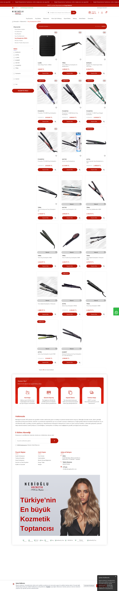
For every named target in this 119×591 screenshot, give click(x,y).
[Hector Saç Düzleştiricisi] (71, 142)
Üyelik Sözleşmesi (20, 456)
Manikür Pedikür (19, 40)
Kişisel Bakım (67, 18)
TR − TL (15, 7)
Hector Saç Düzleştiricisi (68, 161)
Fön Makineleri (18, 31)
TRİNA (16, 68)
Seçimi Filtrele (23, 90)
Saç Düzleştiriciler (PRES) (21, 38)
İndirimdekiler (41, 458)
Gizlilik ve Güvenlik (20, 464)
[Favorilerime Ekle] (56, 60)
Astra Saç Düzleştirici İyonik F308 (46, 354)
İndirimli (17, 79)
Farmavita (90, 18)
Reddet (48, 587)
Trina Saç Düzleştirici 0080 (93, 305)
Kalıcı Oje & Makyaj (56, 18)
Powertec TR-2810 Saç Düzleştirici (47, 161)
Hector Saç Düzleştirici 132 (69, 209)
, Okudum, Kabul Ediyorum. (28, 445)
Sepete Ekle (45, 73)
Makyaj (75, 18)
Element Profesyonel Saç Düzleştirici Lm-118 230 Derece (71, 354)
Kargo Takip (41, 462)
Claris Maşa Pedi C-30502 (44, 64)
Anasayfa (16, 21)
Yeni (16, 84)
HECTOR (17, 62)
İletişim (40, 464)
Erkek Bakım (82, 18)
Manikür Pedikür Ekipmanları (22, 42)
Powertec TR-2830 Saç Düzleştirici (47, 113)
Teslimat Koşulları (20, 458)
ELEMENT (17, 60)
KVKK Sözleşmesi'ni (22, 445)
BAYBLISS (17, 52)
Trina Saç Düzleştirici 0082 (45, 257)
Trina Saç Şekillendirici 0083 (93, 209)
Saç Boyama (29, 18)
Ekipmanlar (46, 18)
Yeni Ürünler (41, 456)
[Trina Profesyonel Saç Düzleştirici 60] (47, 190)
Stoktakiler (18, 73)
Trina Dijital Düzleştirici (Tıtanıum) (46, 304)
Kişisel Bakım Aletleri (20, 29)
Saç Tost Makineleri (19, 36)
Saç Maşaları (18, 33)
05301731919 (66, 464)
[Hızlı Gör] (55, 73)
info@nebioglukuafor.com (69, 469)
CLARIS (17, 57)
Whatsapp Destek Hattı (27, 7)
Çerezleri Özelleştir (89, 585)
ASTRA (17, 55)
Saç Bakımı (38, 18)
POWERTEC (18, 65)
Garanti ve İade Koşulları (21, 462)
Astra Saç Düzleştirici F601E (69, 305)
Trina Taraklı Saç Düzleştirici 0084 (71, 257)
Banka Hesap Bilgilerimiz (44, 460)
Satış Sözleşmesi (19, 460)
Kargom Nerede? (103, 7)
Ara (74, 12)
